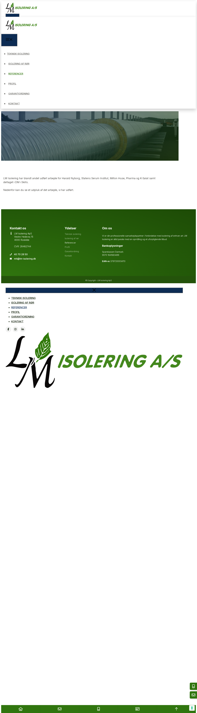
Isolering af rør (18, 63)
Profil (12, 83)
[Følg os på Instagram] (15, 329)
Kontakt (14, 103)
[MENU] (9, 40)
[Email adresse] (59, 709)
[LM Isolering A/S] (21, 31)
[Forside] (20, 709)
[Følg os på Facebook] (8, 329)
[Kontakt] (137, 709)
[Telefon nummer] (98, 709)
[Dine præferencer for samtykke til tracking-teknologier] (192, 708)
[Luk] (94, 290)
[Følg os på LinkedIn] (23, 329)
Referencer (15, 73)
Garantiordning (19, 93)
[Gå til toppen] (176, 709)
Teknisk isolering (18, 53)
